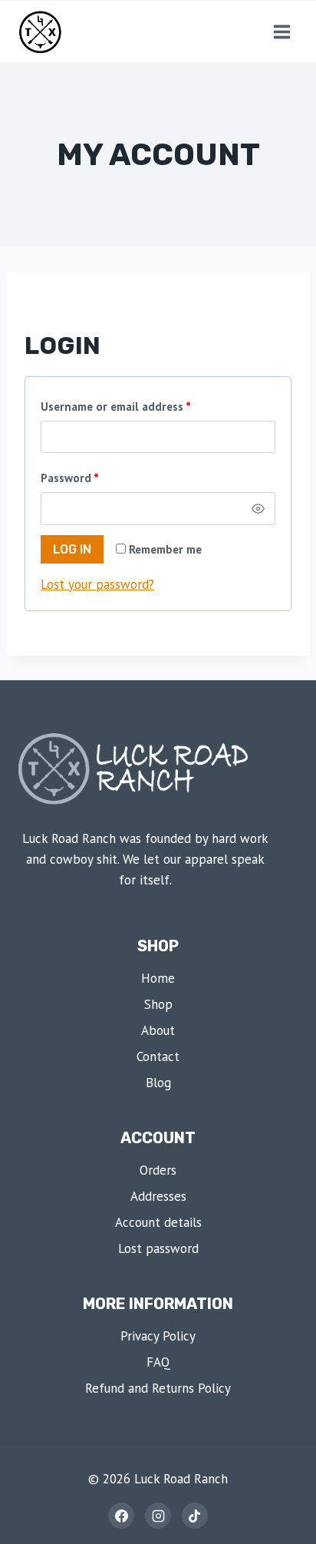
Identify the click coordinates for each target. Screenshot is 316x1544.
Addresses (158, 1196)
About (158, 1030)
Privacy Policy (158, 1335)
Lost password (158, 1248)
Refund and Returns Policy (158, 1388)
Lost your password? (97, 584)
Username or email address (119, 409)
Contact (158, 1056)
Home (158, 978)
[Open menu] (281, 31)
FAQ (158, 1362)
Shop (158, 1004)
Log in (72, 549)
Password (73, 480)
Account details (158, 1222)
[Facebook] (121, 1516)
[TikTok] (195, 1516)
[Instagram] (158, 1516)
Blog (158, 1082)
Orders (158, 1170)
